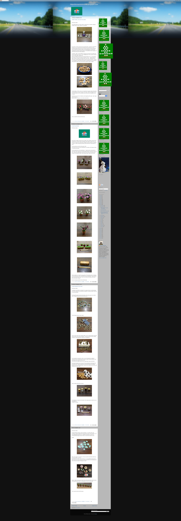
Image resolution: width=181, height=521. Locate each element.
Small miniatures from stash (77, 286)
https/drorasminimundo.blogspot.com (84, 4)
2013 (101, 234)
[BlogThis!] (93, 121)
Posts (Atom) (78, 507)
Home (84, 505)
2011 (101, 236)
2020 (101, 203)
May (101, 221)
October (102, 215)
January (102, 226)
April (101, 222)
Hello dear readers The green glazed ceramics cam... (104, 213)
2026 (101, 195)
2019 (101, 204)
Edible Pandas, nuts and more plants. (79, 19)
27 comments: (87, 281)
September (102, 216)
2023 (101, 199)
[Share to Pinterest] (75, 502)
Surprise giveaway (75, 125)
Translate (106, 190)
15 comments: (87, 501)
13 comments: (87, 121)
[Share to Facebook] (95, 121)
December (102, 205)
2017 (101, 229)
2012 (101, 235)
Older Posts (94, 505)
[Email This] (92, 121)
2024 (101, 198)
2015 (101, 231)
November (102, 206)
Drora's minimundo (103, 245)
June (101, 220)
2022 (101, 200)
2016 (101, 230)
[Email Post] (90, 121)
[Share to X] (94, 121)
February (102, 225)
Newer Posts (74, 505)
